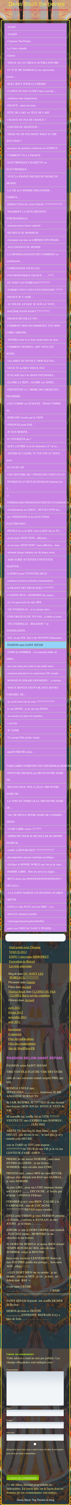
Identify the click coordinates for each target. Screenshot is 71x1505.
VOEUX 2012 (18, 952)
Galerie (11, 55)
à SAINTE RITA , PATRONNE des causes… (31, 595)
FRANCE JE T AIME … (21, 297)
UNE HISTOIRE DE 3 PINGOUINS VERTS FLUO (36, 474)
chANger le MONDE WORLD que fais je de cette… (35, 864)
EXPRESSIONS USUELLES (23, 268)
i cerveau (12, 723)
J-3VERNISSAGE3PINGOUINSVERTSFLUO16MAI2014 (36, 499)
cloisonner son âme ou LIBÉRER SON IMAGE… (34, 240)
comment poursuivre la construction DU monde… (34, 673)
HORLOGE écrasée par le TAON (25, 417)
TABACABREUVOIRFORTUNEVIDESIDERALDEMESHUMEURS (36, 766)
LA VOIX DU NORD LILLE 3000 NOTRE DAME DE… (34, 804)
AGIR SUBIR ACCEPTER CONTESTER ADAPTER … (29, 563)
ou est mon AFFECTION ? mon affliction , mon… (34, 545)
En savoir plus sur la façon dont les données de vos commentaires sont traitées (34, 1490)
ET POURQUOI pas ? (19, 439)
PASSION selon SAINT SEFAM (25, 645)
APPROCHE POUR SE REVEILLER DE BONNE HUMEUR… (34, 839)
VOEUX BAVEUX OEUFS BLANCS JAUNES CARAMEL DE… (32, 691)
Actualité (12, 34)
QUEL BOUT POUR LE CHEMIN (26, 84)
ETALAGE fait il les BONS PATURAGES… (31, 375)
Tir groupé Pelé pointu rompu (23, 737)
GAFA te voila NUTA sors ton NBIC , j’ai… (31, 906)
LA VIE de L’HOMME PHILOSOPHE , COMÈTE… (28, 194)
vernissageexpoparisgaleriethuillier (25, 921)
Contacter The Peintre (19, 41)
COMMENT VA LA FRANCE (24, 155)
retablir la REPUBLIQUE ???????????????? (30, 850)
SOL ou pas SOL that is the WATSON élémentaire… (35, 637)
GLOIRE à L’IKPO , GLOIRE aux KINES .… (32, 382)
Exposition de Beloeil (22, 961)
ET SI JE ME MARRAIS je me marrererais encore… (30, 73)
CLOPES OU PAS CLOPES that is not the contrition (32, 993)
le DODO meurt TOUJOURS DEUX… (28, 573)
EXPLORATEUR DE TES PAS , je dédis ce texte (34, 616)
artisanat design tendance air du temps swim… (32, 552)
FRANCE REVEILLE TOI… (23, 318)
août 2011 (14, 1022)
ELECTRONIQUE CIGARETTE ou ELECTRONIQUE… (26, 166)
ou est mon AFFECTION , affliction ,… (29, 538)
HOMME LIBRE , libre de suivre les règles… (32, 871)
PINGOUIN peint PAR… (21, 424)
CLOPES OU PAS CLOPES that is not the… (31, 91)
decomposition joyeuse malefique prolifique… (31, 857)
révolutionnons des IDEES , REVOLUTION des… (34, 509)
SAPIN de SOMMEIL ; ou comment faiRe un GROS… (31, 655)
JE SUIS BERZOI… (18, 432)
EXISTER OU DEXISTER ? (23, 127)
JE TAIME (13, 730)
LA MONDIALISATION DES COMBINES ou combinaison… (32, 257)
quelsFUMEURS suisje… (21, 752)
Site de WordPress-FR (21, 1048)
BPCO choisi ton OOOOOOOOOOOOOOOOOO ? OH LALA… (34, 882)
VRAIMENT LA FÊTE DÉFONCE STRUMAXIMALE (26, 215)
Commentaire (12, 1369)
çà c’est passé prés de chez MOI (24, 602)
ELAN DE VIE (15, 467)
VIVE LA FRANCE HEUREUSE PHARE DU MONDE (32, 180)
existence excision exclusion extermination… (31, 580)
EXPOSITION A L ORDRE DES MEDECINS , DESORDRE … (33, 393)
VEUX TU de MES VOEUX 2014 (25, 368)
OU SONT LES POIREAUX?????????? (28, 282)
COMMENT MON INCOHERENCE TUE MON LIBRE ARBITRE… (33, 329)
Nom (9, 1407)
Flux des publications (21, 1039)
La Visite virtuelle (17, 48)
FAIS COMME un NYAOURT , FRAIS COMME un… (33, 407)
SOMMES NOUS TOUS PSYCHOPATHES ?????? (35, 289)
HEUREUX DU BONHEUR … (24, 232)
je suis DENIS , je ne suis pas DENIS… (28, 708)
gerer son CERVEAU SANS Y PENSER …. (31, 928)
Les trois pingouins (20, 966)
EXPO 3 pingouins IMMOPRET (29, 957)
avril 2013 (14, 1008)
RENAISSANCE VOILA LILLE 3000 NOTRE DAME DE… (32, 790)
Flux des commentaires (22, 1043)
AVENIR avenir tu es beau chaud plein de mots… (34, 339)
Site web (10, 1432)
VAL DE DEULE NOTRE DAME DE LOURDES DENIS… (34, 818)
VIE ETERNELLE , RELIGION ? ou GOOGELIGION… (27, 627)
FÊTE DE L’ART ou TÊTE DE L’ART (28, 112)
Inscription (14, 1029)
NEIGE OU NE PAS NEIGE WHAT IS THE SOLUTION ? (31, 137)
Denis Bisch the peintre (37, 4)
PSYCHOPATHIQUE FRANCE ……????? (30, 275)
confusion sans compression (22, 98)
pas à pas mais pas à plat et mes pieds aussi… (31, 666)
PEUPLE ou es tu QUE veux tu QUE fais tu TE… (34, 531)
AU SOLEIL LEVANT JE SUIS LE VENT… (32, 304)
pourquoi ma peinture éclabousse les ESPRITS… (33, 148)
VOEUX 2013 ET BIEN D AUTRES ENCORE (33, 62)
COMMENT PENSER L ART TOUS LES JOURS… (30, 350)
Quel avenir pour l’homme (25, 947)
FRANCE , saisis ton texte (21, 105)
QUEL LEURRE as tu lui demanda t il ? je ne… (33, 446)
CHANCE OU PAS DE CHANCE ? (26, 119)
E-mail (10, 1420)
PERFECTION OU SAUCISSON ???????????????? (34, 204)
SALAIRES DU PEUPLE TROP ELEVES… (32, 361)
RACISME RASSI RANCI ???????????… (29, 311)
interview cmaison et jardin (22, 914)
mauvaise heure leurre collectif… (25, 225)
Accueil (11, 27)
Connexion (14, 1034)
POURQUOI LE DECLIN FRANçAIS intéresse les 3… (34, 485)
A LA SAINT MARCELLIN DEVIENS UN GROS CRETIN (34, 896)
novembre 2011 (17, 1017)
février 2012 (15, 1012)
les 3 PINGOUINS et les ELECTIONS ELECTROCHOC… (27, 520)
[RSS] (64, 1498)
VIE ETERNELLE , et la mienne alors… (29, 609)
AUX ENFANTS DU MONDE (24, 247)
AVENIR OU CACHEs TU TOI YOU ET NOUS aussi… (33, 456)
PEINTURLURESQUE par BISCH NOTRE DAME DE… (34, 776)
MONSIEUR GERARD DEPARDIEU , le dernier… (35, 680)
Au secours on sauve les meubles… (26, 716)
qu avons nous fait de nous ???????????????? (31, 701)
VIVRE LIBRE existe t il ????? (24, 829)
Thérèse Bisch (16, 991)
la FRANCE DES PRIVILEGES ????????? (30, 588)
